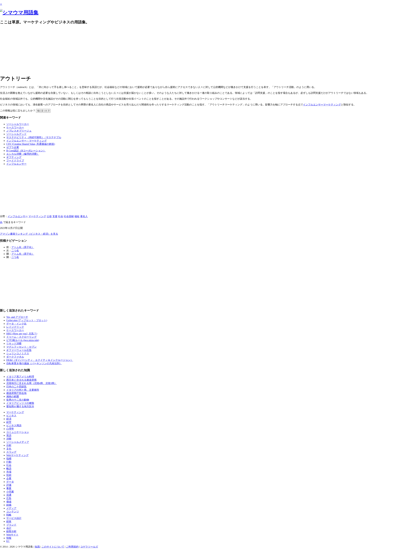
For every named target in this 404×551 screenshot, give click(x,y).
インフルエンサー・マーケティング (26, 140)
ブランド (11, 524)
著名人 (84, 216)
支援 (54, 216)
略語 (8, 468)
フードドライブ (15, 160)
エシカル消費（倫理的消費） (22, 154)
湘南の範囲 (12, 396)
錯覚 (8, 521)
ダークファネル (15, 356)
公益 (49, 216)
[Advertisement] (94, 50)
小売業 (10, 491)
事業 (8, 488)
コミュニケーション (17, 432)
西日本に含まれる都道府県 (21, 380)
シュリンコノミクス (17, 353)
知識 (37, 546)
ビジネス (11, 415)
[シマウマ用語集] (19, 12)
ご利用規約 (72, 546)
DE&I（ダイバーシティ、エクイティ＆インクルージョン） (39, 360)
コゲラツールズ (89, 546)
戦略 (8, 514)
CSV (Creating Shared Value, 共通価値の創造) (30, 144)
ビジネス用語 (13, 425)
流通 (8, 495)
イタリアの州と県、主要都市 (22, 390)
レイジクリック (15, 327)
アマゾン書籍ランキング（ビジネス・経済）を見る (29, 233)
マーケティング (37, 216)
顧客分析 (11, 531)
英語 (8, 435)
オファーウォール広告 (19, 350)
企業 (8, 478)
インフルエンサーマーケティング (322, 104)
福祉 (77, 216)
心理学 (10, 428)
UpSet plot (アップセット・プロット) (26, 320)
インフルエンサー (16, 163)
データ (10, 481)
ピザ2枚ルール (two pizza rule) (22, 340)
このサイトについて (53, 546)
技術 (8, 475)
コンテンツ (12, 511)
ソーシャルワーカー (17, 124)
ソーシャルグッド (16, 134)
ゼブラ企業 (12, 147)
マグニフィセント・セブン (21, 346)
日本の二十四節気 (16, 386)
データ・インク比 (16, 323)
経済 (8, 419)
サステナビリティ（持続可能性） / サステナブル (33, 137)
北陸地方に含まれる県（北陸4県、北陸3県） (31, 383)
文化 (8, 448)
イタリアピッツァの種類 (20, 403)
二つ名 (15, 250)
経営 (8, 422)
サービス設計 (13, 518)
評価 (8, 485)
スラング (11, 452)
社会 (60, 216)
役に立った (43, 111)
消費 (8, 438)
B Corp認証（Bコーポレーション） (26, 150)
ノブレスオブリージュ (19, 130)
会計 (8, 528)
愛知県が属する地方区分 (20, 406)
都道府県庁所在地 (16, 393)
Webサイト (12, 534)
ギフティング (13, 157)
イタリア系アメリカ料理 (20, 376)
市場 (8, 471)
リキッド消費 (13, 343)
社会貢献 (69, 216)
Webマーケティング (17, 455)
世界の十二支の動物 (17, 399)
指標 (8, 458)
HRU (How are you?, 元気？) (21, 333)
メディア (11, 508)
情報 (8, 538)
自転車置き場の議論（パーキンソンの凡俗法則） (34, 363)
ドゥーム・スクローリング (21, 337)
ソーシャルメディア (17, 442)
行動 (8, 462)
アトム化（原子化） (22, 247)
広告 (8, 498)
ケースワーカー (15, 127)
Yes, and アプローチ (17, 317)
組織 (8, 505)
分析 (8, 445)
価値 (8, 501)
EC (8, 541)
